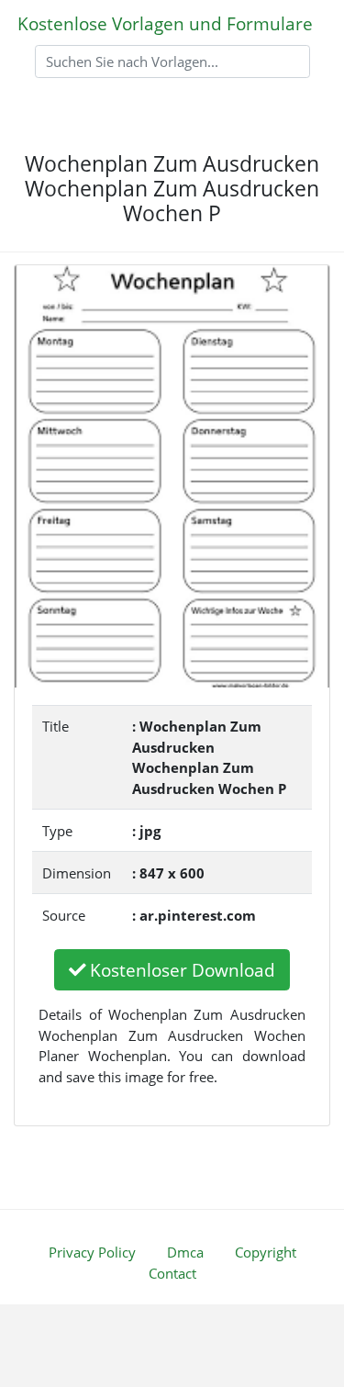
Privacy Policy (92, 1252)
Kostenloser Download (182, 969)
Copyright (265, 1252)
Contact (172, 1273)
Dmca (185, 1252)
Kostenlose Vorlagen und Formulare (165, 23)
